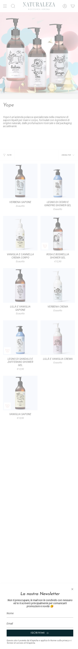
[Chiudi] (72, 589)
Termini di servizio (15, 643)
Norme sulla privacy (59, 640)
